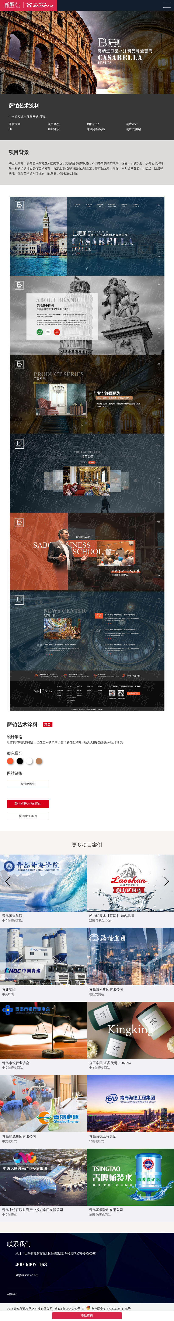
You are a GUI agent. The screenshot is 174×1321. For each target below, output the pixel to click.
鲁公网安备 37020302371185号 (110, 1308)
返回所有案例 (28, 816)
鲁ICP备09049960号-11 (69, 1308)
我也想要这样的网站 (27, 803)
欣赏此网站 (27, 784)
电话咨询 (87, 1315)
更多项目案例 (87, 845)
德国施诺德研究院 (26, 1294)
